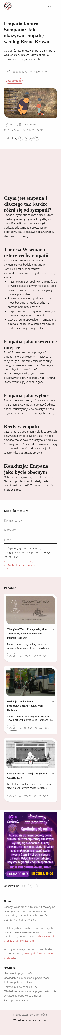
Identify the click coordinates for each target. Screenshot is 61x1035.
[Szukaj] (49, 6)
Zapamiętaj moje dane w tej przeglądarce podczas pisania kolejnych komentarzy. (28, 552)
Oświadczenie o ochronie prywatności (27, 978)
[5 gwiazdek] (26, 71)
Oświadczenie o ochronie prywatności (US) (30, 991)
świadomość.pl (39, 1014)
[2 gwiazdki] (17, 71)
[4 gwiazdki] (23, 71)
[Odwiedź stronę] (52, 635)
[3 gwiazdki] (20, 71)
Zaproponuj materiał (16, 1000)
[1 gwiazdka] (13, 71)
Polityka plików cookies (18, 982)
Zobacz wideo (13, 80)
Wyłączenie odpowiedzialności (22, 995)
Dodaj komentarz (19, 565)
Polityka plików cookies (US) (21, 987)
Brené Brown (14, 130)
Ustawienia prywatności (18, 973)
